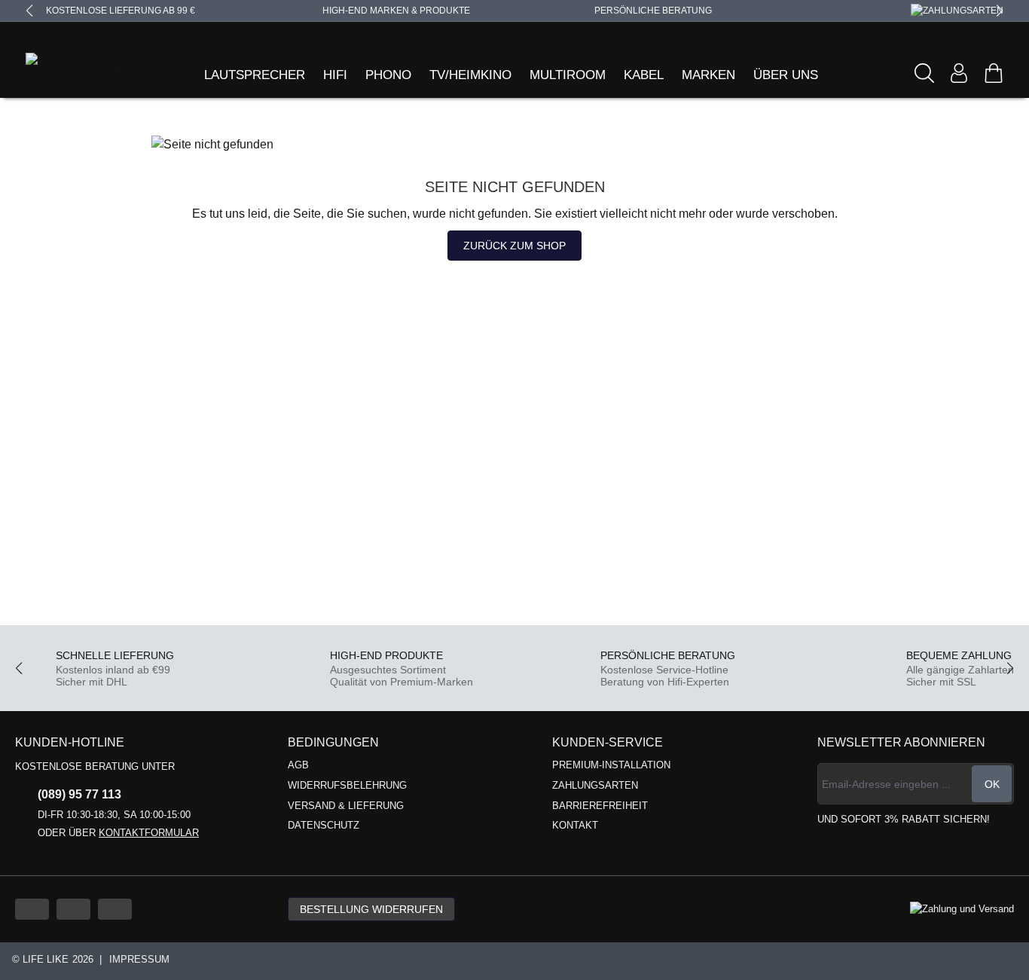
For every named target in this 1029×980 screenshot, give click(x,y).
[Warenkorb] (993, 73)
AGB (298, 765)
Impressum (139, 959)
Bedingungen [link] (333, 742)
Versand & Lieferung (346, 805)
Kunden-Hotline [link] (69, 742)
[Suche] (924, 73)
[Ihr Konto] (959, 73)
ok (992, 784)
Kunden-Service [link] (607, 742)
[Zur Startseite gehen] (67, 61)
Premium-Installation (611, 765)
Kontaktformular (149, 832)
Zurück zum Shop (514, 246)
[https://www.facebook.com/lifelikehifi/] (73, 909)
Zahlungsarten (595, 785)
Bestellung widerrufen (371, 909)
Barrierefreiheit (600, 805)
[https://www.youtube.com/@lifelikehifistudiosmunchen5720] (32, 909)
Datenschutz (323, 825)
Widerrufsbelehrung (347, 785)
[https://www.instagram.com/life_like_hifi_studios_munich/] (115, 909)
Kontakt (575, 825)
